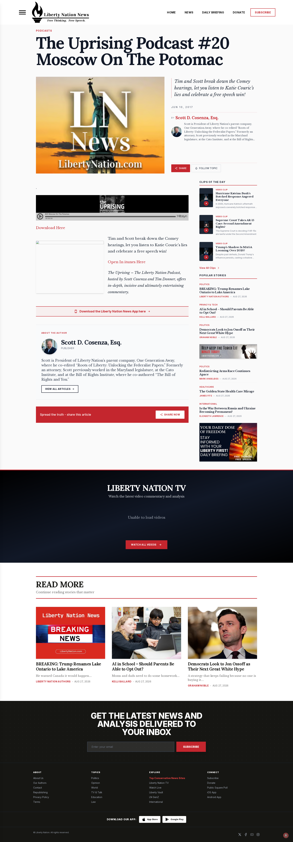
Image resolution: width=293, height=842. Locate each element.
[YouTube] (252, 834)
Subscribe (191, 746)
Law (93, 801)
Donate (211, 782)
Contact (37, 787)
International (156, 801)
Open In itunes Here (126, 262)
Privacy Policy (41, 797)
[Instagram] (258, 834)
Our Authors (39, 782)
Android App (214, 797)
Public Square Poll (217, 787)
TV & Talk (96, 792)
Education (96, 797)
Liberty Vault (156, 792)
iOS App (211, 792)
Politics (95, 778)
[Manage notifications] (286, 835)
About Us (38, 778)
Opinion (95, 782)
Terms (36, 801)
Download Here (50, 228)
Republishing (40, 792)
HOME (171, 12)
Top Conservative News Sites (167, 778)
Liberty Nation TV (159, 782)
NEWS (189, 12)
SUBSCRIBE (263, 12)
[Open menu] (22, 12)
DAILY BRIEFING (213, 12)
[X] (239, 834)
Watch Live (155, 787)
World (94, 787)
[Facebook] (246, 834)
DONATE (239, 12)
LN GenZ (154, 797)
